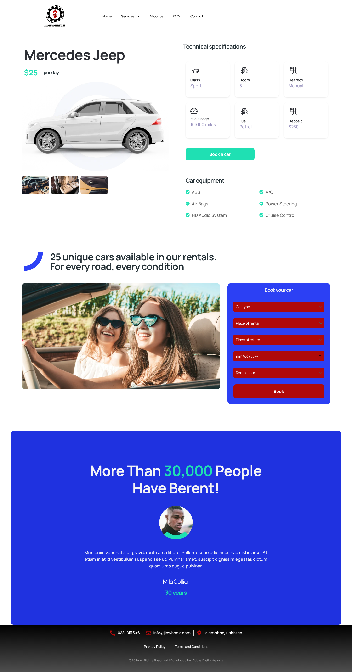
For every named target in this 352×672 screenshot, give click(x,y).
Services (127, 16)
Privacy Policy (154, 646)
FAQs (177, 16)
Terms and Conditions (191, 646)
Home (107, 16)
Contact (196, 16)
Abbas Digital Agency (208, 660)
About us (156, 16)
